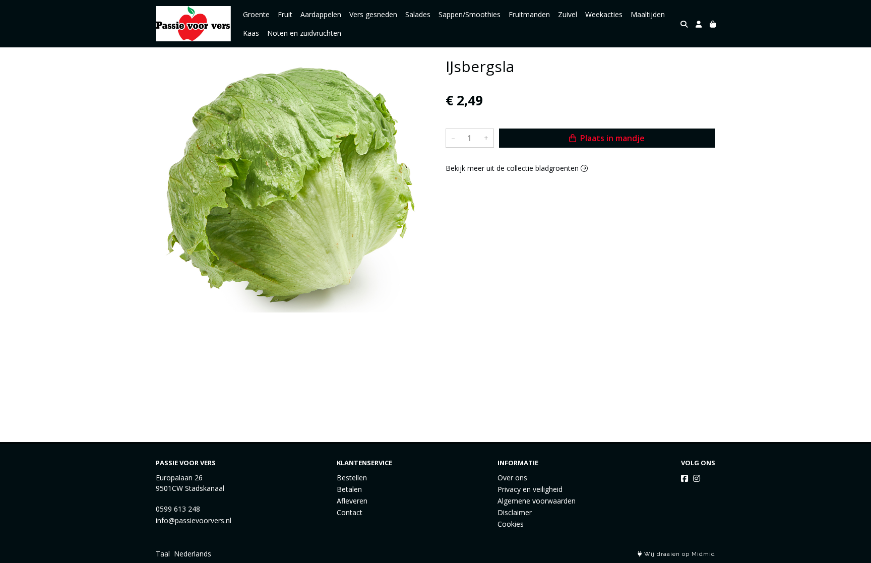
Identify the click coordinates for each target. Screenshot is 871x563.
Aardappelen (320, 14)
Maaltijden (648, 14)
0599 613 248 (178, 509)
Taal (163, 553)
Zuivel (567, 14)
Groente (256, 14)
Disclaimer (514, 512)
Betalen (349, 489)
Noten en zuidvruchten (304, 33)
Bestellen (352, 477)
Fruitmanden (529, 14)
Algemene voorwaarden (536, 501)
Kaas (251, 33)
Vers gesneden (373, 14)
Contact (349, 512)
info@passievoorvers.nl (193, 520)
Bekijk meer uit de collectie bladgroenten (513, 168)
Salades (417, 14)
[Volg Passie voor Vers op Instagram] (696, 478)
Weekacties (604, 14)
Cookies (510, 524)
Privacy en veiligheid (530, 489)
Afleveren (352, 501)
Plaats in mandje (611, 138)
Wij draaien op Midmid (678, 554)
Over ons (512, 477)
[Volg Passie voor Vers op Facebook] (684, 478)
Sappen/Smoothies (470, 14)
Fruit (285, 14)
